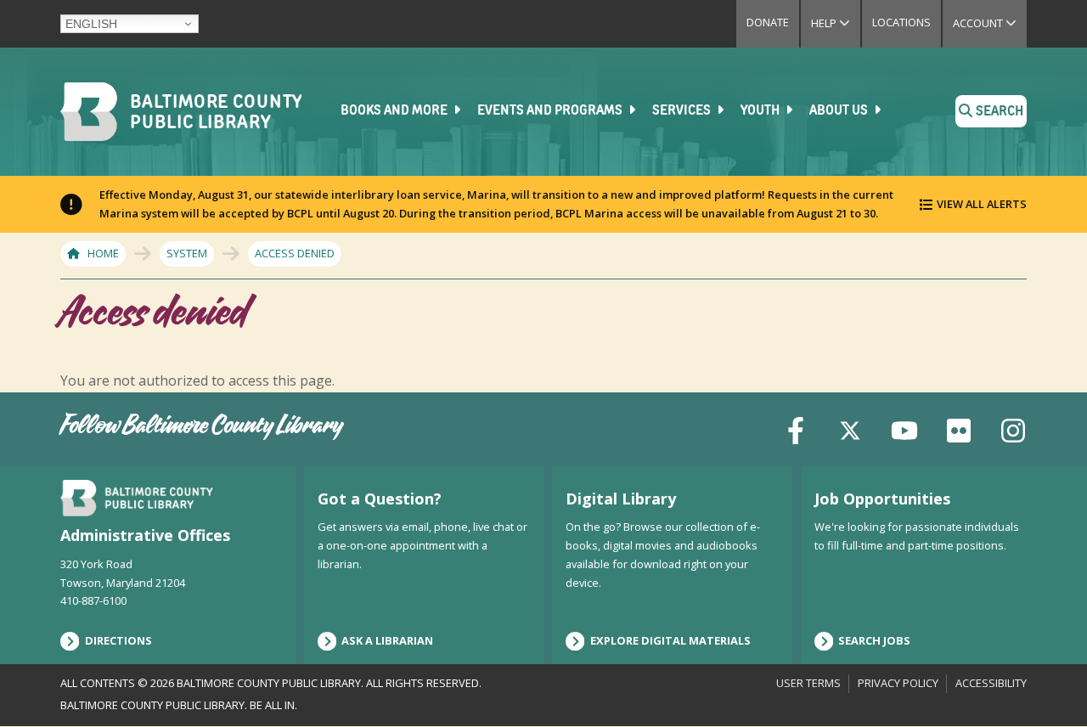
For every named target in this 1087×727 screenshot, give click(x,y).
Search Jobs (874, 640)
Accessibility (991, 682)
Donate (767, 22)
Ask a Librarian (387, 640)
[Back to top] (1045, 682)
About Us (839, 111)
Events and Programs (551, 111)
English (91, 24)
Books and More (395, 111)
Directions (118, 640)
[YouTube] (904, 428)
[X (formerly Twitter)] (850, 428)
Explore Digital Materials (670, 640)
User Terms (808, 682)
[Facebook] (795, 428)
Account (990, 23)
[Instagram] (1013, 428)
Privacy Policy (898, 682)
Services (682, 111)
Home (103, 253)
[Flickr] (958, 428)
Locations (901, 22)
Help (835, 23)
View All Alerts (982, 203)
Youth (761, 111)
